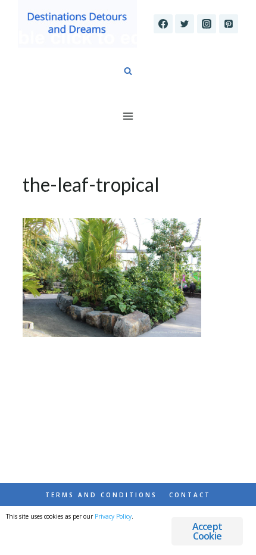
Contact (190, 495)
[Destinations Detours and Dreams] (77, 24)
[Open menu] (128, 116)
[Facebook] (163, 23)
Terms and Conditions (101, 495)
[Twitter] (184, 23)
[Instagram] (206, 23)
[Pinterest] (228, 23)
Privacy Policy (113, 516)
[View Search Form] (128, 71)
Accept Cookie (207, 531)
